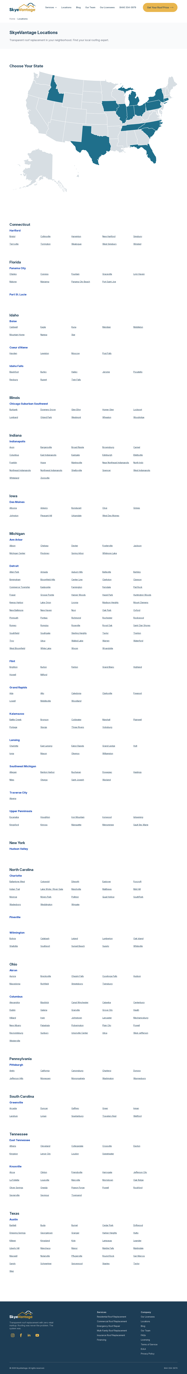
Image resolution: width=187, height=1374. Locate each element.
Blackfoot (14, 372)
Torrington (45, 244)
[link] (166, 100)
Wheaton (106, 417)
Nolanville (45, 1256)
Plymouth (13, 618)
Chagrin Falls (77, 976)
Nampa (43, 334)
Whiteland (14, 478)
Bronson (44, 719)
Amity (12, 1070)
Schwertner (46, 1263)
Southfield (14, 633)
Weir (11, 1271)
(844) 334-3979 (127, 7)
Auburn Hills (77, 572)
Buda (42, 1225)
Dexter (74, 545)
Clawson (137, 579)
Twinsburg (107, 983)
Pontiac (44, 618)
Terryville (14, 244)
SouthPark (138, 897)
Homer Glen (108, 409)
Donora (137, 1070)
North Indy (138, 462)
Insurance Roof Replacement (111, 1335)
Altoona (13, 508)
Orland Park (46, 417)
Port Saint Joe (109, 281)
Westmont (76, 417)
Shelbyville (76, 470)
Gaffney (75, 1108)
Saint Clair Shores (141, 625)
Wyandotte (107, 648)
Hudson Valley (18, 848)
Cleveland (45, 1146)
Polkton (75, 897)
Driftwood (138, 1225)
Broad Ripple (77, 447)
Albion (12, 545)
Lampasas (107, 1240)
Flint (12, 661)
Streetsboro (77, 983)
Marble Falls (108, 1248)
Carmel (136, 447)
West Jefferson (140, 1033)
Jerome (106, 372)
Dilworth (75, 881)
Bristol (12, 236)
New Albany (15, 1025)
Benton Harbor (47, 772)
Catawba (106, 1002)
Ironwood (107, 817)
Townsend (76, 1195)
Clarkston (106, 579)
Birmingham (14, 579)
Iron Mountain (77, 817)
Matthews (107, 889)
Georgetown (46, 1233)
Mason (43, 753)
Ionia (11, 753)
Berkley (137, 572)
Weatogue (76, 244)
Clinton (43, 1172)
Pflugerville (76, 1256)
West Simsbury (109, 244)
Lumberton (107, 938)
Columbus (14, 455)
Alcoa (12, 1172)
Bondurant (76, 508)
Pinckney (44, 553)
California (45, 1070)
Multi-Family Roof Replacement (112, 1330)
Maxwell (13, 1256)
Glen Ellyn (76, 409)
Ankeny (44, 508)
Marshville (76, 889)
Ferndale (106, 587)
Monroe (13, 897)
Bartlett (12, 1225)
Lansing (14, 740)
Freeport (137, 693)
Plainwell (137, 719)
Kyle (73, 1240)
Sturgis (43, 727)
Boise (13, 321)
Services (49, 7)
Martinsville (76, 462)
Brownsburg (108, 447)
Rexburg (13, 379)
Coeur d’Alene (18, 347)
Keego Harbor (16, 602)
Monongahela (78, 1078)
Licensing (145, 1340)
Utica (42, 640)
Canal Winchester (79, 1002)
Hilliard (12, 1018)
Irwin (42, 1018)
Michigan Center (17, 553)
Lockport (137, 409)
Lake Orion (45, 602)
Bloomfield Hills (47, 579)
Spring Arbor (77, 553)
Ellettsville (138, 455)
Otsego (44, 779)
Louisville (44, 1180)
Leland (74, 938)
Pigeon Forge (78, 1187)
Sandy (12, 1263)
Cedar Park (107, 1225)
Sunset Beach (78, 946)
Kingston (13, 1153)
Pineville (14, 917)
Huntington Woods (142, 595)
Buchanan (76, 772)
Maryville (75, 1180)
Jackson (137, 545)
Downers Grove (48, 409)
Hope (43, 462)
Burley (43, 372)
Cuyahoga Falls (109, 976)
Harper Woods (78, 595)
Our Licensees (107, 7)
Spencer (106, 470)
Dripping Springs (17, 1233)
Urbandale (76, 515)
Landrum (13, 1116)
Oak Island (138, 938)
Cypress (44, 274)
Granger (75, 1233)
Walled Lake (77, 640)
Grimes (136, 508)
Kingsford (14, 824)
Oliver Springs (16, 1187)
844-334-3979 (171, 1368)
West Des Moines (110, 515)
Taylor (105, 633)
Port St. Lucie (17, 294)
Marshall (106, 719)
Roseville (75, 625)
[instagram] (12, 1335)
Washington (108, 1078)
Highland (137, 667)
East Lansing (46, 746)
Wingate (75, 904)
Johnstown (76, 1018)
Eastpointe (45, 587)
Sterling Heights (79, 633)
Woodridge (138, 417)
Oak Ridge (138, 1180)
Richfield (44, 983)
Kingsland (45, 1240)
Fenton (74, 667)
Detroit (14, 565)
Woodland (76, 701)
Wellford (137, 1116)
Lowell (12, 701)
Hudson (137, 976)
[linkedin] (29, 1335)
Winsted (137, 244)
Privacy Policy (147, 1353)
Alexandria (14, 1002)
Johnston (13, 515)
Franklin (13, 462)
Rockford (137, 1187)
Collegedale (77, 1146)
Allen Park (14, 572)
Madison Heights (110, 602)
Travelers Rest (109, 1116)
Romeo (12, 625)
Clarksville (107, 693)
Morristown (107, 1180)
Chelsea (44, 545)
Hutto (135, 1233)
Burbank (13, 409)
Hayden (13, 353)
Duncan (44, 1108)
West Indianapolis (141, 470)
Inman (136, 1108)
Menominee (108, 824)
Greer (105, 1108)
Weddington (46, 904)
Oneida (43, 1187)
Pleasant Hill (46, 515)
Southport (45, 946)
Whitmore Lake (109, 553)
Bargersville (46, 447)
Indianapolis (17, 441)
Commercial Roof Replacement (112, 1321)
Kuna (73, 327)
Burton (43, 667)
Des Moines (17, 502)
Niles (11, 779)
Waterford (138, 640)
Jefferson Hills (16, 1078)
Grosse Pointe (47, 595)
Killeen (12, 1240)
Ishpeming (138, 817)
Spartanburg (77, 1116)
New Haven (46, 610)
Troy (11, 640)
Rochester (107, 618)
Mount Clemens (140, 602)
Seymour (44, 1195)
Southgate (45, 633)
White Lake (45, 648)
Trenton (137, 633)
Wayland (106, 779)
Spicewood (77, 1263)
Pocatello (137, 372)
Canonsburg (77, 1070)
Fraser (12, 595)
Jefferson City (140, 1172)
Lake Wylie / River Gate (51, 889)
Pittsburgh (16, 1064)
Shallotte (13, 946)
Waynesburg (139, 1078)
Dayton (136, 1146)
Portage (13, 727)
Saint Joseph (77, 779)
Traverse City (18, 792)
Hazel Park (107, 595)
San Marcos (139, 1256)
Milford (43, 674)
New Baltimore (16, 610)
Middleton (138, 327)
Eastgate (75, 455)
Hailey (74, 372)
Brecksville (45, 976)
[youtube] (37, 1335)
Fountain (75, 274)
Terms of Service (149, 1344)
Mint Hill (137, 889)
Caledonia (76, 693)
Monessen (45, 1078)
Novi (73, 610)
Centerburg (138, 1002)
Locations (66, 7)
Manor (74, 1248)
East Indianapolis (48, 455)
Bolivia (12, 938)
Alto (42, 693)
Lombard (13, 417)
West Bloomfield (17, 648)
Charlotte (13, 746)
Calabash (44, 938)
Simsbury (137, 236)
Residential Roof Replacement (111, 1316)
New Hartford (108, 236)
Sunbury (44, 1033)
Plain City (106, 1025)
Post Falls (106, 353)
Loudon (75, 1153)
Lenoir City (45, 1153)
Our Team (90, 7)
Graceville (107, 274)
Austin (13, 1219)
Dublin (12, 1010)
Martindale (138, 1248)
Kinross (43, 824)
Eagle (43, 327)
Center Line (77, 579)
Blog (78, 7)
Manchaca (45, 1248)
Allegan (13, 772)
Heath (136, 1010)
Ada (11, 693)
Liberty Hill (14, 1248)
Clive (104, 508)
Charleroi (106, 1070)
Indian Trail (14, 889)
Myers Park (45, 897)
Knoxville (15, 1166)
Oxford (136, 610)
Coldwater (76, 719)
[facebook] (21, 1335)
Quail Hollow (108, 897)
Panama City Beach (80, 281)
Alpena (12, 798)
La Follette (14, 1180)
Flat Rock (137, 587)
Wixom (74, 648)
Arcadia (13, 1108)
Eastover (106, 881)
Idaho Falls (16, 366)
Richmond (76, 618)
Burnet (74, 1225)
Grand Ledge (108, 746)
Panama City (17, 268)
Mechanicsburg (140, 1018)
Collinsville (45, 236)
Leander (137, 1240)
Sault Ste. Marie (140, 824)
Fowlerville (107, 545)
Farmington (76, 587)
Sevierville (14, 1195)
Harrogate (107, 1172)
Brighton (13, 667)
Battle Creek (15, 719)
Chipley (13, 274)
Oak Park (106, 610)
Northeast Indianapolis (20, 470)
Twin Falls (76, 379)
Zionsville (45, 478)
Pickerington (77, 1025)
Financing (101, 1340)
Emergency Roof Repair (108, 1326)
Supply (105, 946)
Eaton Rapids (77, 746)
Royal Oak (107, 625)
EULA (143, 1349)
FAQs (143, 1335)
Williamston (107, 753)
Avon (11, 447)
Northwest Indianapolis (51, 470)
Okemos (75, 753)
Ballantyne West (17, 881)
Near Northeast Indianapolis (115, 462)
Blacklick (44, 1002)
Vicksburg (107, 727)
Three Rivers (77, 727)
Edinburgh (107, 455)
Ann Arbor (16, 539)
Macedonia (14, 983)
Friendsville (76, 1172)
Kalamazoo (16, 713)
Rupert (43, 379)
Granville (75, 1010)
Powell (136, 1025)
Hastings (137, 772)
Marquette (76, 824)
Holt (135, 746)
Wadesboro (15, 904)
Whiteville (138, 946)
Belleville (106, 572)
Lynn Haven (139, 274)
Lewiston (44, 353)
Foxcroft (137, 881)
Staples (106, 1263)
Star (73, 334)
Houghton (45, 817)
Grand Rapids (18, 687)
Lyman (43, 1116)
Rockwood (138, 618)
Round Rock (108, 1256)
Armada (44, 572)
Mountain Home (17, 334)
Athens (12, 1146)
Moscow (75, 353)
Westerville (14, 1040)
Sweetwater (108, 1153)
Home (12, 19)
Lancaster (107, 1018)
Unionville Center (79, 1033)
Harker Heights (109, 1233)
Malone (13, 281)
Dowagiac (107, 772)
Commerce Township (19, 587)
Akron (13, 970)
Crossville (107, 1146)
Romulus (44, 625)
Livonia (74, 602)
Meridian (106, 327)
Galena (43, 1010)
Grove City (107, 1010)
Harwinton (76, 236)
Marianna (44, 281)
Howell (12, 674)
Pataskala (45, 1025)
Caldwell (13, 327)
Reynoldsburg (16, 1033)
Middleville (45, 701)
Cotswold (45, 881)
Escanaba (14, 817)
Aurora (12, 976)
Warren (105, 640)
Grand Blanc (108, 667)
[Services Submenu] (55, 7)
